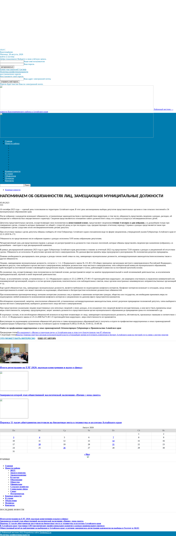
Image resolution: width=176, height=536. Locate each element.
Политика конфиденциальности (14, 72)
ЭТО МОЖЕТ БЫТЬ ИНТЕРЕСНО (17, 338)
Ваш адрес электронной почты (37, 79)
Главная (8, 141)
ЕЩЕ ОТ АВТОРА (47, 338)
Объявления (10, 176)
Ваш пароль (29, 64)
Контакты (9, 181)
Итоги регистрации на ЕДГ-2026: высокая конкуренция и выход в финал (41, 367)
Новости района (12, 143)
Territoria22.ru (45, 532)
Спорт (13, 167)
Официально (16, 160)
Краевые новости (12, 171)
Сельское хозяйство (19, 162)
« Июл (87, 454)
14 (113, 441)
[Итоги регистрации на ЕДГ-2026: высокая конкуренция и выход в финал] (14, 362)
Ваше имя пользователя (34, 61)
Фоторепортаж (17, 169)
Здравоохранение (18, 151)
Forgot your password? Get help (13, 69)
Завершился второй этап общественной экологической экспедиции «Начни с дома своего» (50, 395)
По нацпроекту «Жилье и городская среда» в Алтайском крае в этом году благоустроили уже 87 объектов (64, 332)
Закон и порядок (17, 148)
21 (113, 444)
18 (40, 444)
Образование (16, 155)
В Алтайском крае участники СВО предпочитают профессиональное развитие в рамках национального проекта (52, 526)
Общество (15, 158)
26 (64, 448)
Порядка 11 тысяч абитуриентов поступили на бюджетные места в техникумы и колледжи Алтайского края (61, 422)
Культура (14, 153)
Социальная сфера (18, 164)
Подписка (9, 178)
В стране (9, 174)
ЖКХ (12, 146)
